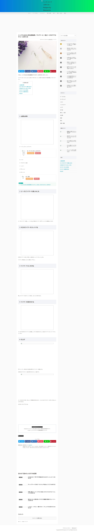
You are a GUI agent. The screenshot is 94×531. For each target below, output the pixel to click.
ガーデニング (62, 99)
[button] (75, 35)
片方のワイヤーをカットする (25, 88)
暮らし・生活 (62, 112)
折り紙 (61, 110)
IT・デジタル (62, 96)
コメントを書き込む (37, 518)
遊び (61, 120)
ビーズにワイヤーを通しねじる (25, 86)
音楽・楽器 (62, 123)
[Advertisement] (47, 23)
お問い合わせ (74, 528)
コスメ (61, 102)
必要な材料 (21, 85)
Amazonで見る (30, 153)
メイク (61, 107)
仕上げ (20, 93)
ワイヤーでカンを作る (23, 90)
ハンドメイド (21, 435)
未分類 (61, 115)
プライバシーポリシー (67, 528)
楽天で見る (38, 153)
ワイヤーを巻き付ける (23, 91)
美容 (61, 118)
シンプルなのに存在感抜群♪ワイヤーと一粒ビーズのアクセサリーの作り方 (35, 184)
